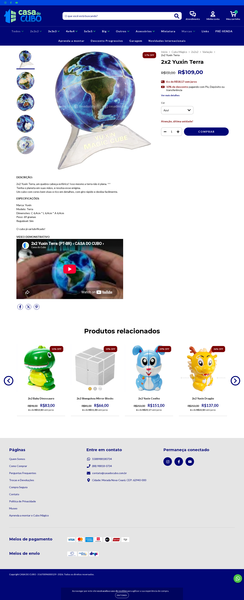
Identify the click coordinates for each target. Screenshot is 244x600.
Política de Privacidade (22, 501)
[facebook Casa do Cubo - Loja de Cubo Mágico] (11, 2)
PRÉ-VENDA (224, 31)
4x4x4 (70, 31)
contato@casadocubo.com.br (109, 473)
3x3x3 (52, 31)
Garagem (135, 40)
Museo (13, 508)
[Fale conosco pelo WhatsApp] (238, 578)
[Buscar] (176, 16)
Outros (121, 31)
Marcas (187, 31)
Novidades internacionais (167, 40)
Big (104, 31)
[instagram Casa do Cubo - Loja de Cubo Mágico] (5, 2)
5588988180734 (102, 458)
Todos (16, 31)
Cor (163, 102)
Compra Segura (18, 487)
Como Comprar (18, 466)
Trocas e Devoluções (21, 480)
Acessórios (144, 31)
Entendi (122, 595)
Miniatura (168, 31)
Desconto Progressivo (107, 40)
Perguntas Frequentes (22, 473)
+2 (100, 389)
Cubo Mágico (179, 51)
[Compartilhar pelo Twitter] (29, 308)
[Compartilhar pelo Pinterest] (36, 308)
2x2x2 (34, 31)
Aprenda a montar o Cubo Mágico (29, 515)
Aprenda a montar (71, 40)
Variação (207, 51)
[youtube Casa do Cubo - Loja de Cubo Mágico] (16, 2)
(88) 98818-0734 (102, 466)
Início (164, 51)
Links (205, 31)
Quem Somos (17, 458)
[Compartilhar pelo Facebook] (20, 308)
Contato (14, 494)
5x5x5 (88, 31)
